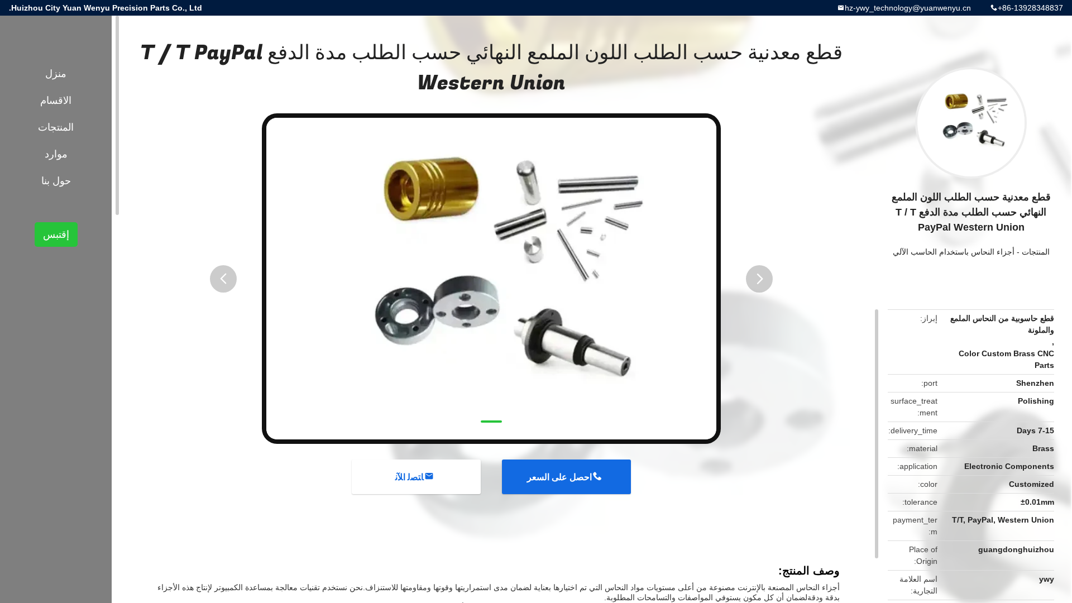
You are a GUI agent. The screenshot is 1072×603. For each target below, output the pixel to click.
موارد (56, 154)
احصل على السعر (559, 477)
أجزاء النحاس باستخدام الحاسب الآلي (953, 251)
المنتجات (1036, 251)
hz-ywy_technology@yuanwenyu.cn (908, 7)
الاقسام (55, 100)
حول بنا (56, 180)
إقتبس (56, 234)
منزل (55, 73)
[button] (223, 279)
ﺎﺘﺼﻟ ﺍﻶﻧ (409, 477)
